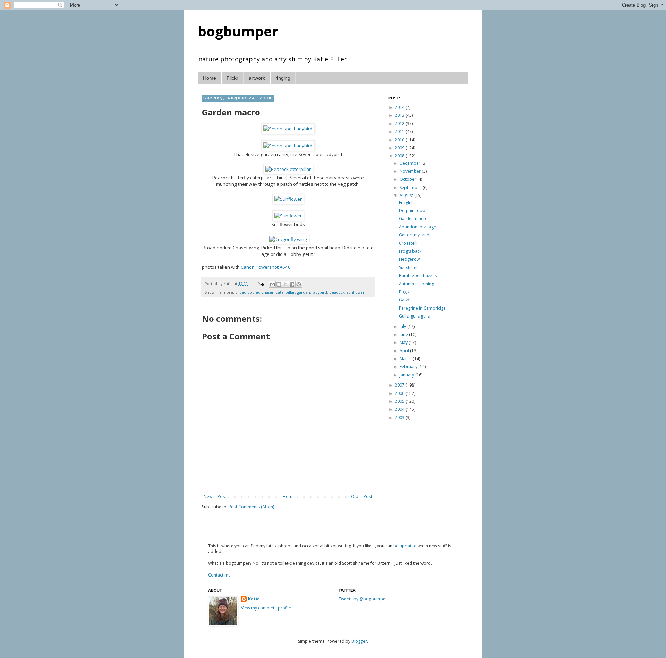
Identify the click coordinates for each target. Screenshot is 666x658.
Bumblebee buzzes (418, 275)
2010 (400, 140)
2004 (400, 409)
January (407, 375)
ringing (282, 78)
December (410, 163)
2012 (400, 124)
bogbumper (238, 31)
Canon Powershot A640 (266, 267)
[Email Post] (260, 283)
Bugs (404, 292)
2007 (400, 385)
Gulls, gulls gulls (414, 316)
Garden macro (413, 219)
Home (209, 78)
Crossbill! (408, 243)
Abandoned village (417, 227)
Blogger (359, 641)
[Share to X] (285, 284)
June (404, 334)
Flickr (232, 78)
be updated (405, 546)
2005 (400, 401)
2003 (400, 418)
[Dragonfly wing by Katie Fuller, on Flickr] (288, 239)
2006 (400, 393)
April (405, 351)
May (404, 342)
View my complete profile (266, 608)
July (403, 326)
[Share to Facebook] (292, 284)
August (407, 195)
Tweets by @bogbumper (363, 599)
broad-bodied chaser (254, 292)
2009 (400, 148)
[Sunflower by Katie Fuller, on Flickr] (288, 199)
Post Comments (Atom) (251, 507)
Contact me (219, 575)
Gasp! (404, 300)
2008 (400, 156)
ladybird (319, 292)
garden (303, 292)
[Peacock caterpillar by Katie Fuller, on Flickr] (288, 169)
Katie (254, 599)
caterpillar (285, 292)
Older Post (361, 497)
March (406, 359)
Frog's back (410, 251)
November (411, 171)
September (411, 187)
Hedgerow (409, 259)
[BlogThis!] (278, 284)
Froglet (406, 203)
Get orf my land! (414, 235)
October (408, 179)
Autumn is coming (416, 284)
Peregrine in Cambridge (422, 308)
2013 (400, 115)
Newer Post (215, 497)
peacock (337, 292)
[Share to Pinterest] (298, 284)
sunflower (356, 292)
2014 (400, 107)
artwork (257, 78)
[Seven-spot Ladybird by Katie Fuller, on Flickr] (288, 128)
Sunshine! (408, 267)
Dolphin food (412, 211)
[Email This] (272, 284)
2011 (400, 132)
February (409, 367)
